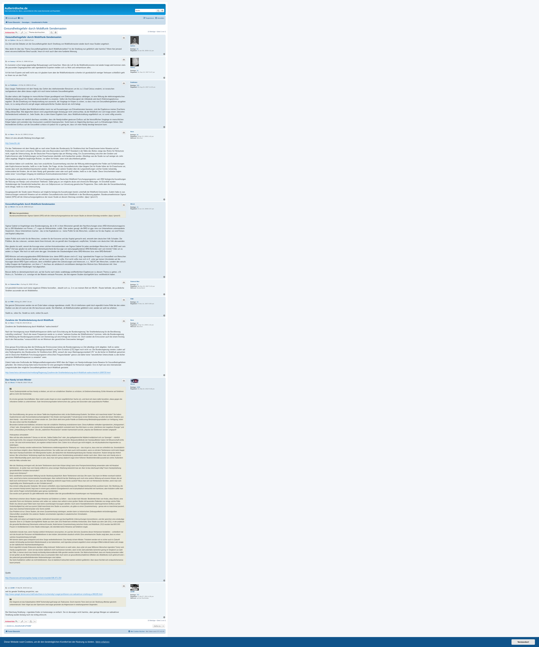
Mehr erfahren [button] (102, 642)
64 (137, 49)
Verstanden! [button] (523, 642)
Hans (132, 131)
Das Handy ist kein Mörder (18, 380)
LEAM (132, 591)
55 (137, 284)
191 (138, 85)
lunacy (132, 67)
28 (137, 302)
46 (137, 134)
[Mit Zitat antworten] (124, 37)
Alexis (132, 384)
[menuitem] (20, 18)
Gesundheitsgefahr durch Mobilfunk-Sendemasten (35, 28)
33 (137, 207)
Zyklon (132, 46)
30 (137, 70)
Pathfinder (133, 82)
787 (138, 594)
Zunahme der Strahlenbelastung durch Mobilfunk (29, 320)
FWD (131, 299)
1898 (138, 387)
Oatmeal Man (134, 281)
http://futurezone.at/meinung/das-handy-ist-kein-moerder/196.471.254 (33, 578)
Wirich (132, 204)
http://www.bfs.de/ (12, 143)
